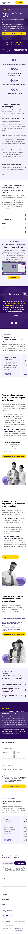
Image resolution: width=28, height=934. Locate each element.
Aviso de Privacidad (19, 777)
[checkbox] (2, 776)
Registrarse (20, 863)
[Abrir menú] (25, 2)
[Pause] (25, 294)
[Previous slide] (12, 323)
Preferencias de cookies (8, 925)
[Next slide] (16, 323)
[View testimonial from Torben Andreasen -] (14, 294)
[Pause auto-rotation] (26, 50)
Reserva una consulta (14, 786)
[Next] (25, 366)
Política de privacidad (17, 870)
